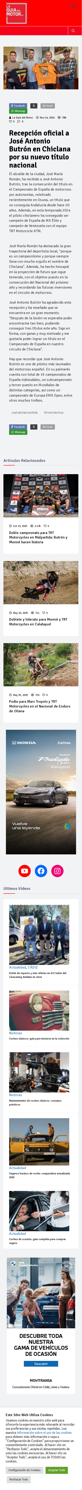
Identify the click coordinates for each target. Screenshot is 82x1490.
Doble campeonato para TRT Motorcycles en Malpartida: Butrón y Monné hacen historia (38, 538)
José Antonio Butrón (24, 412)
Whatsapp (20, 111)
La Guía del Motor (22, 117)
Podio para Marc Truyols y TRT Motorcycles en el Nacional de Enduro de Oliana (39, 706)
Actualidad (17, 967)
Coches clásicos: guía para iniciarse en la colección (39, 1038)
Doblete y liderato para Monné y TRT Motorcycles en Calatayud (38, 622)
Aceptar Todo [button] (56, 1470)
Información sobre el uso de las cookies (44, 1433)
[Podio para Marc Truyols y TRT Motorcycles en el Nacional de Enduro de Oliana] (40, 664)
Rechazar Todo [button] (19, 1479)
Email (49, 105)
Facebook (19, 105)
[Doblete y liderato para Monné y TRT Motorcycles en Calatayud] (40, 582)
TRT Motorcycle (54, 412)
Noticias (15, 1033)
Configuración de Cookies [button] (24, 1470)
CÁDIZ (33, 967)
